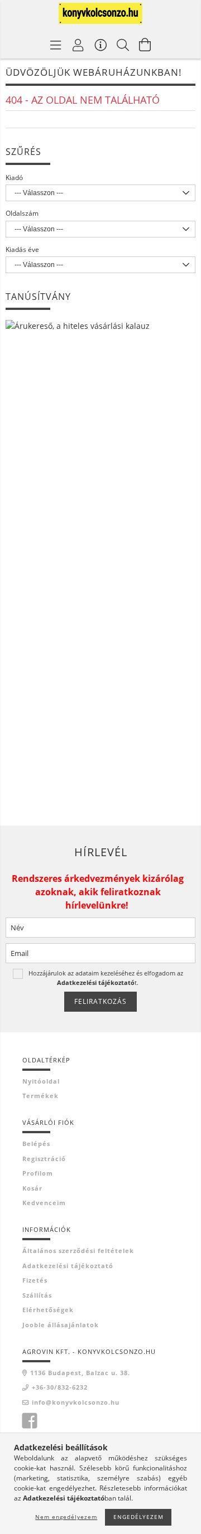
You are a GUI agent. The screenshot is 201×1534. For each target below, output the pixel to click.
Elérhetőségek (48, 1309)
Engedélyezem (138, 1517)
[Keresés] (123, 45)
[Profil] (78, 45)
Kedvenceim (44, 1202)
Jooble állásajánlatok (60, 1325)
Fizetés (34, 1280)
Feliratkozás (100, 1001)
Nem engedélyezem (66, 1517)
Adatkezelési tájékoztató (67, 1265)
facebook (29, 1420)
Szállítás (37, 1295)
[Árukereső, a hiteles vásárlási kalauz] (78, 324)
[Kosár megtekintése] (145, 45)
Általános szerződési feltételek (78, 1250)
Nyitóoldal (41, 1081)
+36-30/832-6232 (60, 1387)
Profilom (37, 1173)
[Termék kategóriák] (56, 45)
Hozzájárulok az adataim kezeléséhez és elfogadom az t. (105, 977)
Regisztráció (44, 1158)
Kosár (32, 1188)
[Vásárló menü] (100, 45)
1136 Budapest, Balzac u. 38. (80, 1372)
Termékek (40, 1095)
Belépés (36, 1143)
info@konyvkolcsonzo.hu (75, 1402)
